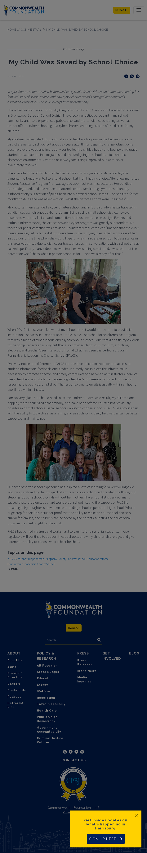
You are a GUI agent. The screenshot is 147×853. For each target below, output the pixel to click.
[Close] (136, 815)
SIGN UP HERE (102, 839)
